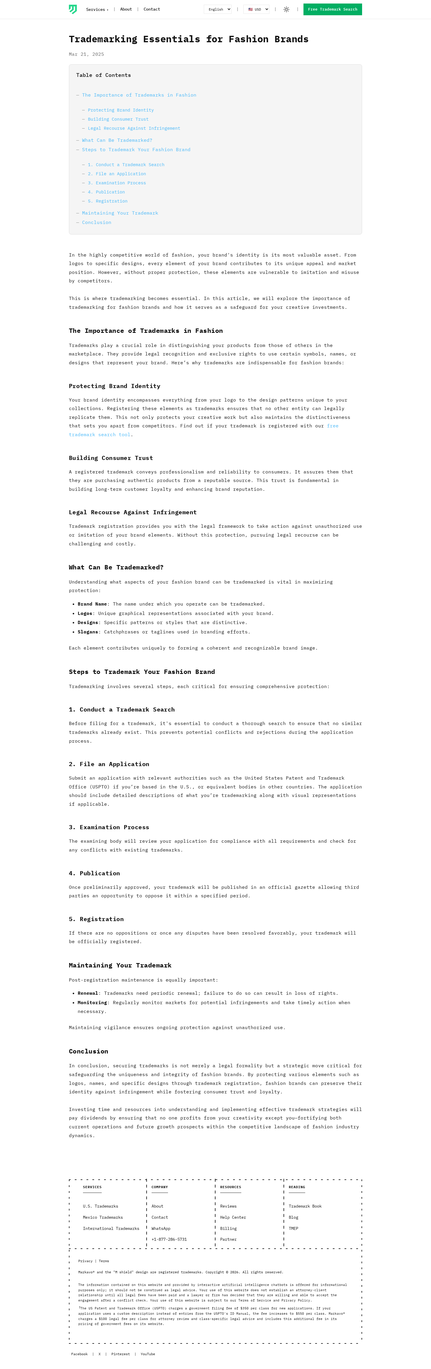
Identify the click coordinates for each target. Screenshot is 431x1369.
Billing (228, 1228)
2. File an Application (117, 173)
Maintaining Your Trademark (120, 213)
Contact (152, 9)
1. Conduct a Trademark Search (126, 164)
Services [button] (95, 9)
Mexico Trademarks (103, 1217)
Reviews (228, 1206)
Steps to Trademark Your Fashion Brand (136, 149)
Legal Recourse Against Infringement (134, 128)
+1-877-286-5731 (169, 1239)
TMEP (293, 1228)
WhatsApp (161, 1228)
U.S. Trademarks (100, 1206)
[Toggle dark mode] (286, 9)
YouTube (148, 1354)
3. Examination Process (117, 183)
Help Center (233, 1217)
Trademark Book (305, 1206)
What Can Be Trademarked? (117, 140)
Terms (104, 1261)
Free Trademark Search (332, 9)
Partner (228, 1239)
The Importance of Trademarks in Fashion (139, 95)
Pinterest (120, 1354)
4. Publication (106, 192)
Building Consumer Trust (118, 119)
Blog (293, 1217)
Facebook (79, 1354)
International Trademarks (111, 1228)
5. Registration (108, 201)
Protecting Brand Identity (121, 110)
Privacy (85, 1261)
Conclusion (96, 222)
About (126, 9)
